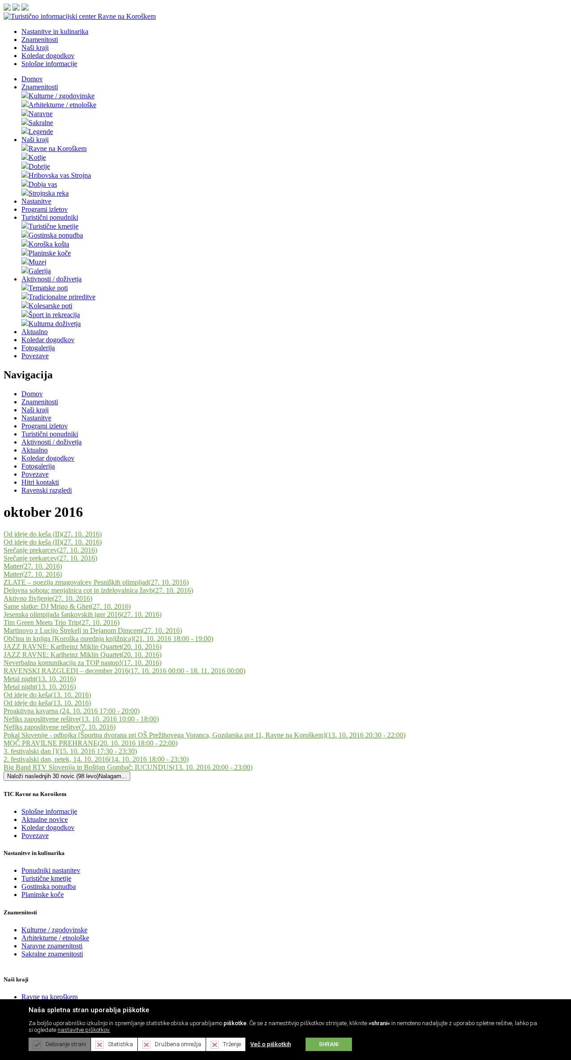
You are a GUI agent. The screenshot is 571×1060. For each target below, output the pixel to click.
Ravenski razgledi (46, 490)
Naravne (41, 113)
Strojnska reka (49, 193)
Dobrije (39, 166)
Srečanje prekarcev (50, 550)
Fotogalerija (38, 348)
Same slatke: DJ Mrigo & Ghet (67, 606)
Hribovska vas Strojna (60, 175)
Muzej (37, 262)
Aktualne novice (44, 819)
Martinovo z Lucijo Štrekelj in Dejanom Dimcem (93, 630)
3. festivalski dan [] (70, 751)
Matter (33, 566)
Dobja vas (43, 184)
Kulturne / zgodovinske (62, 96)
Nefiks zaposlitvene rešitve (81, 719)
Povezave (35, 356)
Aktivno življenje (48, 598)
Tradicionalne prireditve (62, 297)
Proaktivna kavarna (72, 711)
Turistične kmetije (54, 226)
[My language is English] (16, 8)
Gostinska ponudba (56, 235)
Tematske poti (48, 288)
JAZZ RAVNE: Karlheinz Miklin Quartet (82, 646)
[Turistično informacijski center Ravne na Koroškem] (80, 16)
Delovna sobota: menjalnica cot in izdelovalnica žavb (98, 590)
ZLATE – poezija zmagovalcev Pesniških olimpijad (96, 582)
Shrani (329, 1044)
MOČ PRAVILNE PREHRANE (91, 743)
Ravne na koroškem (49, 997)
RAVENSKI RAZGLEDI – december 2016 (124, 671)
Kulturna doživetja (55, 323)
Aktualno (34, 331)
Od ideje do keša (47, 695)
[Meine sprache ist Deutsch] (25, 8)
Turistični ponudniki (49, 217)
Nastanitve (36, 201)
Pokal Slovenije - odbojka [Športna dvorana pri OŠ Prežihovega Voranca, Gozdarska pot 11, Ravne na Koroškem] (204, 735)
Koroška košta (49, 244)
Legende (41, 131)
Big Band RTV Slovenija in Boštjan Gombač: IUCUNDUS (128, 767)
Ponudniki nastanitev (50, 870)
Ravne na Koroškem (58, 148)
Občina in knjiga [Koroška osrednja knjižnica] (108, 638)
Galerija (40, 271)
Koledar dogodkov (47, 340)
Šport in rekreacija (54, 314)
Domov (32, 79)
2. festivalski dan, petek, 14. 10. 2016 (96, 759)
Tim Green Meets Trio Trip (62, 622)
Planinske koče (50, 253)
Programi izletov (44, 209)
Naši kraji (35, 139)
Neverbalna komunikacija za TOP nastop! (82, 662)
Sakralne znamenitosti (52, 954)
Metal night (40, 679)
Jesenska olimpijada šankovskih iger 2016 (82, 614)
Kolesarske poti (50, 306)
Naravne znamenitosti (52, 946)
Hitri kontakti (40, 482)
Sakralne (41, 122)
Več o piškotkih (270, 1044)
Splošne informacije (49, 811)
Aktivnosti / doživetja (51, 279)
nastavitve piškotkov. (84, 1029)
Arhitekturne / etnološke (62, 105)
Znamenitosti (39, 87)
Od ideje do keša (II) (53, 534)
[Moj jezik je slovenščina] (7, 8)
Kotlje (37, 157)
